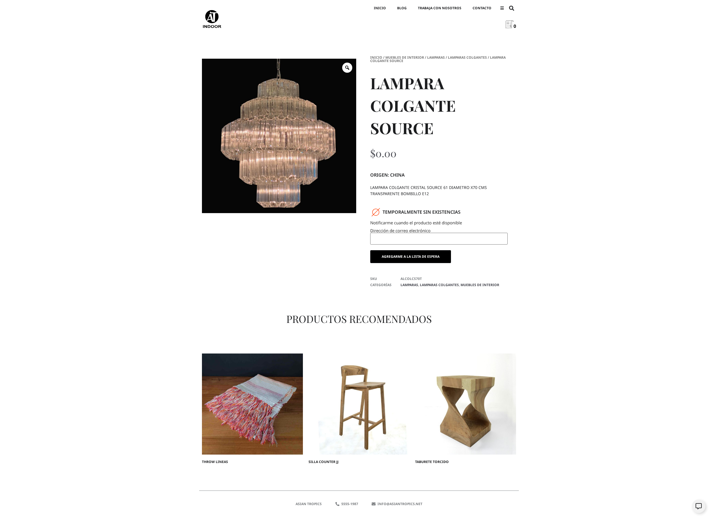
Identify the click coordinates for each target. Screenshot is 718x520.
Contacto (482, 8)
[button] (502, 8)
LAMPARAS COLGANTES (467, 57)
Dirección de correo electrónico (400, 231)
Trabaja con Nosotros (439, 8)
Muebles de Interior (404, 57)
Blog (402, 8)
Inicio (380, 8)
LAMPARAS (436, 57)
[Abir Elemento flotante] (698, 506)
